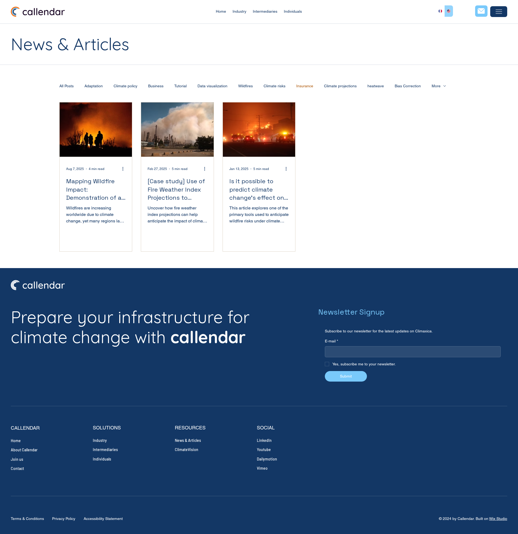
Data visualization (212, 86)
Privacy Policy (63, 518)
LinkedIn (264, 440)
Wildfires (245, 86)
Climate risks (274, 86)
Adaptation (93, 86)
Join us (17, 459)
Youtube (264, 449)
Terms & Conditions (27, 518)
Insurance (304, 86)
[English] (448, 11)
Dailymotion (267, 459)
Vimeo (262, 468)
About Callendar (24, 450)
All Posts (66, 86)
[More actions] (124, 169)
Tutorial (180, 86)
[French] (440, 11)
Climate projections (340, 86)
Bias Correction (408, 86)
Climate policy (125, 86)
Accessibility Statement (103, 518)
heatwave (375, 86)
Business (155, 86)
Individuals (102, 459)
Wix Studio (498, 518)
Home (16, 440)
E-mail (331, 341)
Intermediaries (105, 449)
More (436, 86)
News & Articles (188, 440)
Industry (100, 440)
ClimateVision (186, 449)
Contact (17, 468)
